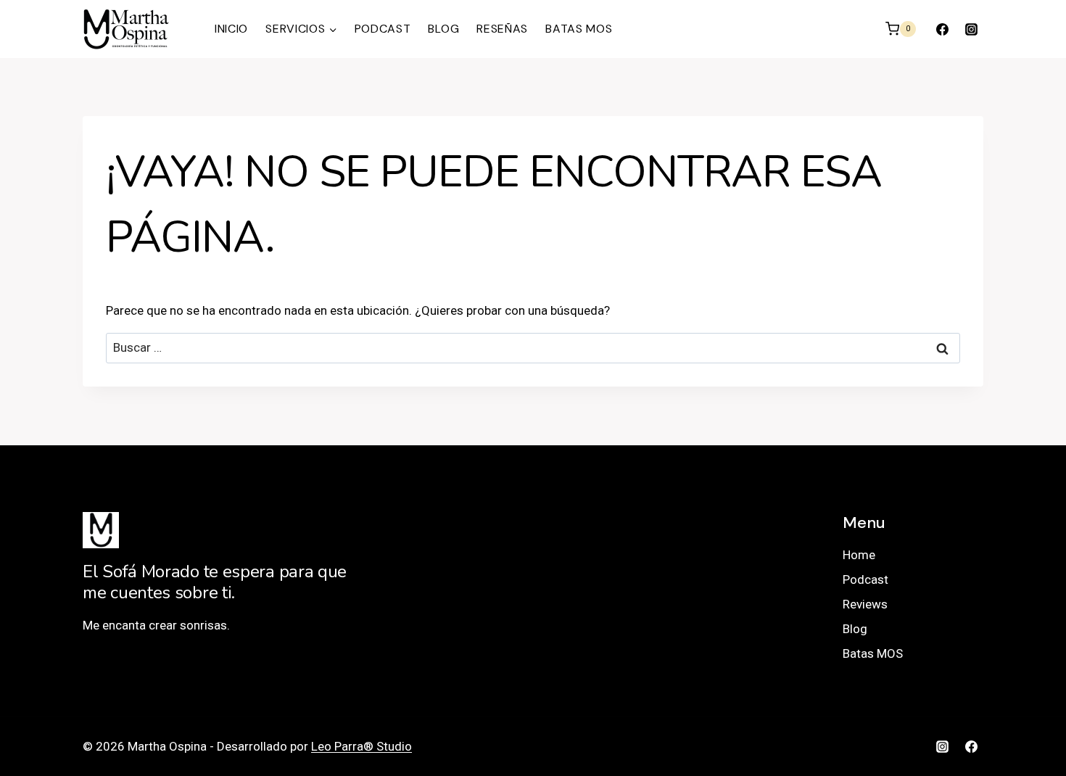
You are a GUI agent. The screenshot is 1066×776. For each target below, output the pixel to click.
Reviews (865, 604)
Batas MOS (578, 28)
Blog (443, 28)
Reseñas (502, 28)
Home (859, 555)
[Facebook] (942, 29)
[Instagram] (971, 29)
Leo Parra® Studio (361, 746)
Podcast (383, 28)
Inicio (231, 28)
